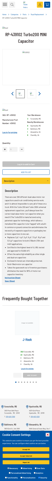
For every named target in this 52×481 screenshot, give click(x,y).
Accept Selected (26, 456)
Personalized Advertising (20, 473)
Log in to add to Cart (26, 164)
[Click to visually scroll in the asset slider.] (12, 94)
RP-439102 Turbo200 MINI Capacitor (14, 18)
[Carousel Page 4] (24, 382)
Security (43, 477)
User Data (40, 468)
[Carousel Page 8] (36, 382)
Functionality (12, 477)
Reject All (26, 462)
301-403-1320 (35, 417)
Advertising (27, 468)
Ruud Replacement (37, 14)
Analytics (39, 473)
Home (4, 14)
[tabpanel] (26, 231)
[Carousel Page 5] (27, 382)
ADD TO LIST (26, 172)
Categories (14, 14)
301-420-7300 (10, 417)
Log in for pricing (9, 132)
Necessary (13, 468)
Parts (24, 14)
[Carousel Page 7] (33, 382)
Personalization (28, 477)
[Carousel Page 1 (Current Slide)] (15, 382)
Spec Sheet (10, 281)
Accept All (26, 449)
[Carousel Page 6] (30, 382)
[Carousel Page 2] (18, 382)
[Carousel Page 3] (21, 382)
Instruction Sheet (12, 277)
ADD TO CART (32, 375)
